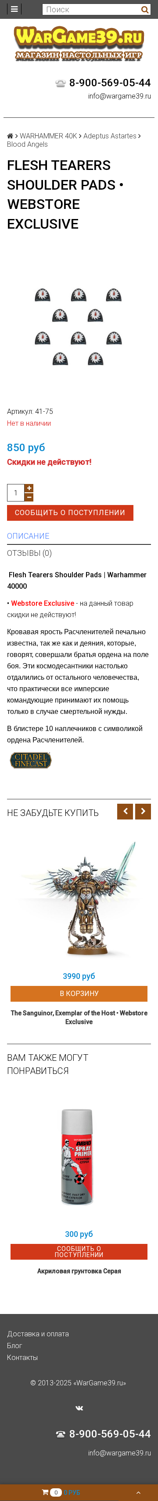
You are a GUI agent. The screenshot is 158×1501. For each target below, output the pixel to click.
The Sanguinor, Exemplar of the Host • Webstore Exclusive (79, 1017)
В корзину (79, 993)
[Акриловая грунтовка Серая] (79, 1156)
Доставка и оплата (38, 1334)
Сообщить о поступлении (70, 513)
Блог (14, 1346)
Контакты (22, 1357)
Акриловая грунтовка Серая (79, 1271)
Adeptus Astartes (109, 136)
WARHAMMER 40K (48, 136)
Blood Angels (27, 144)
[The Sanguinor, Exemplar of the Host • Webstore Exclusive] (79, 898)
